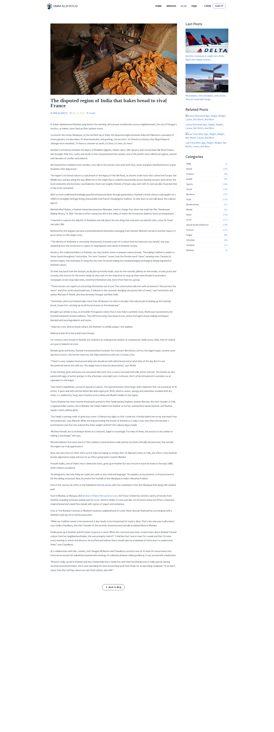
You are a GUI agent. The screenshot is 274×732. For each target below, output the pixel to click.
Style (207, 199)
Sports (207, 184)
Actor (207, 219)
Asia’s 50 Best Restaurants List (100, 495)
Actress (207, 229)
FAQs (194, 5)
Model (207, 209)
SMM (207, 163)
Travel (92, 113)
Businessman (207, 204)
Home (158, 5)
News (207, 214)
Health (207, 179)
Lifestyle (207, 240)
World (207, 168)
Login (207, 5)
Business (207, 194)
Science (207, 174)
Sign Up (219, 6)
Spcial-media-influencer (207, 224)
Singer (207, 234)
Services (171, 5)
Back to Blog (115, 587)
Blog (184, 5)
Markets (207, 250)
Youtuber (207, 245)
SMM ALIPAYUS (60, 113)
